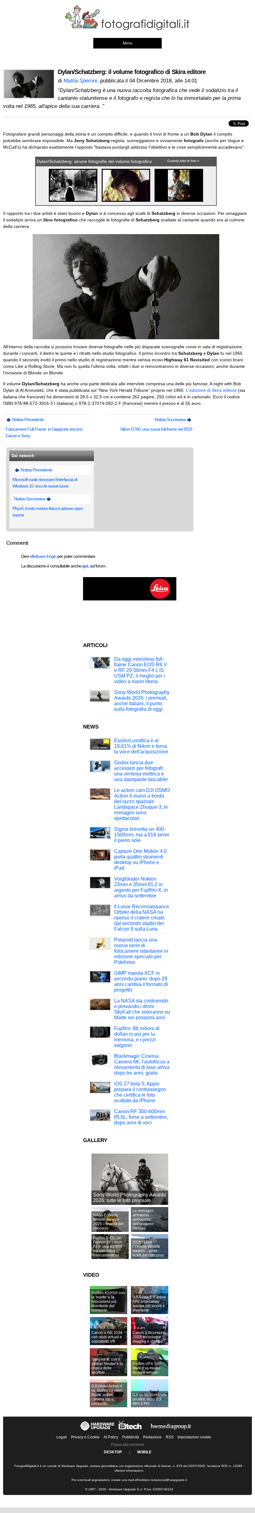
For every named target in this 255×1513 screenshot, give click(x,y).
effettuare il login (43, 556)
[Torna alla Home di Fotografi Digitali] (127, 29)
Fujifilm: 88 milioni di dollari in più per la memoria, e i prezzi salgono (137, 1037)
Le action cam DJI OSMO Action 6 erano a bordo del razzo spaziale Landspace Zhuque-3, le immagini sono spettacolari (142, 804)
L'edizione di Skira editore (211, 390)
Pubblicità (130, 1437)
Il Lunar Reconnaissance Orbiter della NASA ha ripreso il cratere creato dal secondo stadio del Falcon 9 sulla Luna (141, 918)
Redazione (152, 1437)
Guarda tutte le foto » (183, 161)
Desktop (113, 1452)
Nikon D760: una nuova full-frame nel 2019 (156, 429)
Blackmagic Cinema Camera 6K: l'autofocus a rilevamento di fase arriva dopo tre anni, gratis (141, 1064)
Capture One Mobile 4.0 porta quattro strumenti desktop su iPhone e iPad (140, 860)
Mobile (144, 1452)
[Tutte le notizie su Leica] (129, 599)
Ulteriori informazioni (128, 1470)
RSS (170, 1437)
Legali (61, 1437)
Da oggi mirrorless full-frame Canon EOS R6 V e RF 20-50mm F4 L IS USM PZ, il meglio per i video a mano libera (140, 670)
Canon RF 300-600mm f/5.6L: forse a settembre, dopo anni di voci (141, 1117)
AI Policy (111, 1437)
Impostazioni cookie (194, 1437)
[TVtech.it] (130, 1431)
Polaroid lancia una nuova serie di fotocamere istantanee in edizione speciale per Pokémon (141, 951)
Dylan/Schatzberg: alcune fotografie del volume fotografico (94, 161)
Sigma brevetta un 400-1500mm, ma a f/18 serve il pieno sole (141, 834)
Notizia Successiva (171, 419)
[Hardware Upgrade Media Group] (171, 1431)
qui (85, 565)
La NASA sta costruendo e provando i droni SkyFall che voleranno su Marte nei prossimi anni (142, 1009)
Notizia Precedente (27, 419)
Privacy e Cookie (85, 1437)
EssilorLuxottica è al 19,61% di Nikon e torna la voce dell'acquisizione (141, 746)
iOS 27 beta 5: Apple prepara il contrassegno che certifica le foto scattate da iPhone (140, 1092)
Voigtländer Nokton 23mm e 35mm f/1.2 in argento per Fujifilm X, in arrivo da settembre (141, 887)
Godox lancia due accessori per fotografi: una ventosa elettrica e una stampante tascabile (141, 771)
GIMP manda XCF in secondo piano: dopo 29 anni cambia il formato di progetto (141, 981)
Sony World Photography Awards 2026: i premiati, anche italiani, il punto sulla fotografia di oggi (141, 701)
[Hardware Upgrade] (97, 1431)
